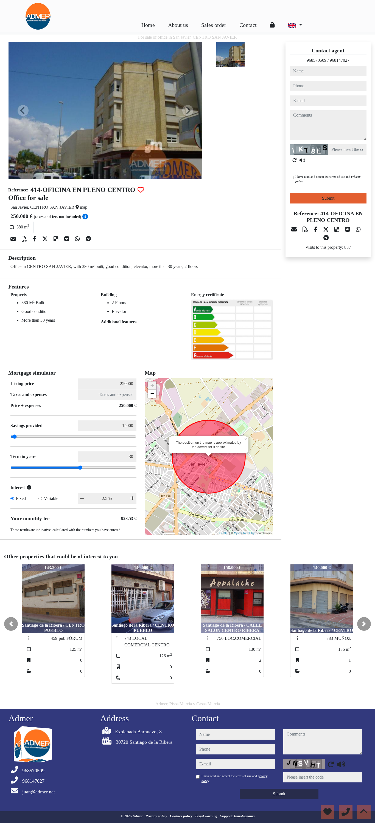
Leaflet (223, 533)
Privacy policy (156, 816)
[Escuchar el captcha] (302, 160)
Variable (51, 498)
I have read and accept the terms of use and (327, 179)
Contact (248, 25)
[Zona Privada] (272, 25)
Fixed (21, 498)
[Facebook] (35, 239)
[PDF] (25, 239)
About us (178, 25)
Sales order (213, 25)
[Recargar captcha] (294, 160)
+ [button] (152, 385)
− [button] (152, 393)
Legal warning (206, 816)
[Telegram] (88, 239)
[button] (11, 624)
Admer (138, 816)
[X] (45, 239)
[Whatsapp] (78, 239)
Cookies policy (181, 816)
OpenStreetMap (244, 533)
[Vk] (67, 239)
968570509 (316, 60)
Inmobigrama (244, 816)
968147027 (339, 60)
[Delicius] (57, 239)
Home (148, 25)
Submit (328, 198)
